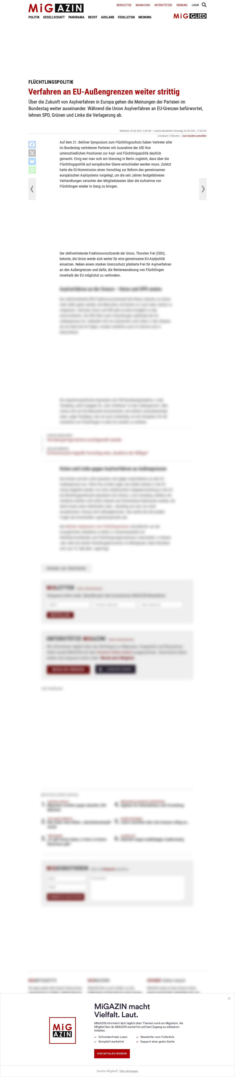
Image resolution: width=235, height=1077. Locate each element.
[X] (32, 153)
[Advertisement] (117, 49)
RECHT (92, 17)
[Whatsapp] (32, 170)
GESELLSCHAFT (54, 17)
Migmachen (143, 5)
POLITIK (33, 17)
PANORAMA (76, 17)
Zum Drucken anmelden (194, 135)
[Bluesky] (32, 161)
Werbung (181, 5)
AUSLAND (107, 17)
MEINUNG (144, 17)
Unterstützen (163, 5)
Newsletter (124, 5)
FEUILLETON (126, 17)
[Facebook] (32, 144)
